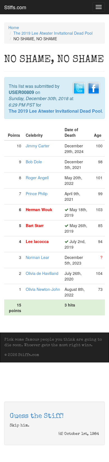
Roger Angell (37, 177)
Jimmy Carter (37, 145)
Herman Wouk (39, 209)
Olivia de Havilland (42, 273)
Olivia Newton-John (43, 289)
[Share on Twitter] (79, 87)
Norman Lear (37, 257)
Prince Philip (37, 193)
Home (13, 27)
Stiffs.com (15, 7)
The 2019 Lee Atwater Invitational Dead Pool (53, 33)
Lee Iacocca (37, 241)
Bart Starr (35, 225)
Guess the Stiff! (37, 416)
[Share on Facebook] (93, 87)
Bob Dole (34, 161)
